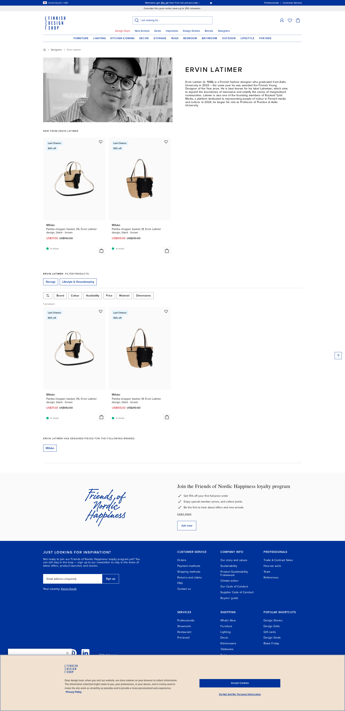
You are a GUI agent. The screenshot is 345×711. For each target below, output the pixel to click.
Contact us (184, 589)
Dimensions (143, 295)
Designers (224, 31)
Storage (160, 38)
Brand (60, 295)
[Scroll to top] (338, 355)
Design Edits (272, 626)
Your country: (51, 589)
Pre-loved (183, 637)
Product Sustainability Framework (234, 573)
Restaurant (184, 632)
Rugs (175, 38)
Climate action (229, 580)
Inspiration (172, 31)
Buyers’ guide (229, 598)
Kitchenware (228, 643)
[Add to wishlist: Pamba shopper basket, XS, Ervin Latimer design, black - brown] (100, 141)
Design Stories (191, 31)
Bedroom (190, 38)
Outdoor (229, 38)
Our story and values (234, 560)
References (271, 577)
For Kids (265, 38)
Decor (144, 38)
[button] (282, 20)
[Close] (67, 653)
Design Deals (272, 637)
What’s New (228, 620)
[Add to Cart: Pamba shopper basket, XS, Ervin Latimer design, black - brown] (101, 251)
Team (267, 571)
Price (109, 295)
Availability (92, 295)
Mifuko (50, 448)
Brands (209, 31)
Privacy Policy (74, 692)
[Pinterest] (73, 653)
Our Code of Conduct (234, 586)
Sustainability (228, 566)
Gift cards (270, 632)
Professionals (186, 620)
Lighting (99, 38)
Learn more (184, 514)
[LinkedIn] (85, 653)
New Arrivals (142, 31)
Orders (181, 560)
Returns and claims (189, 577)
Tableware (227, 649)
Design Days (122, 31)
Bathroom (209, 38)
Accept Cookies (240, 683)
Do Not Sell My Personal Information (240, 694)
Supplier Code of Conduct (237, 592)
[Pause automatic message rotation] (211, 3)
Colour (75, 295)
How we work (272, 566)
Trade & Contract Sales (278, 560)
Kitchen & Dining (122, 38)
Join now (186, 525)
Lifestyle (248, 38)
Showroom (184, 626)
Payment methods (188, 566)
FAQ (180, 583)
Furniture (80, 38)
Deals (157, 31)
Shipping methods (188, 571)
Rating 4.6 (180, 2)
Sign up (110, 578)
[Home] (44, 49)
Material (124, 295)
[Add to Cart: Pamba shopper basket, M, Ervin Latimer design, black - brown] (167, 251)
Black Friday (271, 643)
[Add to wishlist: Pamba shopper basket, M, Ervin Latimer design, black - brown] (166, 141)
